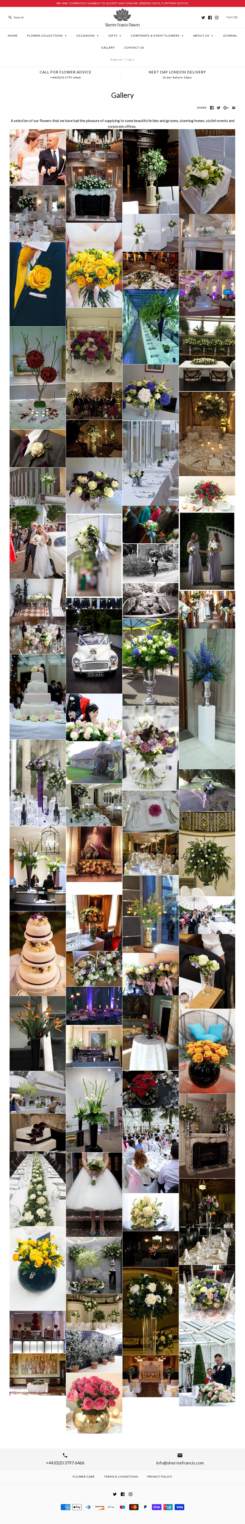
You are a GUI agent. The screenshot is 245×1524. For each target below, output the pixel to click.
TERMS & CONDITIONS (121, 1476)
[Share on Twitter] (218, 108)
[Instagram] (216, 17)
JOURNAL (230, 35)
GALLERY (108, 47)
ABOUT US (203, 35)
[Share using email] (233, 108)
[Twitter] (203, 17)
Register (117, 59)
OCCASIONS (87, 35)
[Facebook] (210, 17)
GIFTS (114, 35)
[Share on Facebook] (212, 108)
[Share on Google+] (226, 108)
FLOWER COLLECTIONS (47, 35)
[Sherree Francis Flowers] (122, 11)
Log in (130, 59)
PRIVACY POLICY (159, 1476)
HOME (13, 35)
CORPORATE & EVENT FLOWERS (157, 35)
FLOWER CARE (84, 1476)
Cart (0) (232, 17)
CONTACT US (134, 47)
